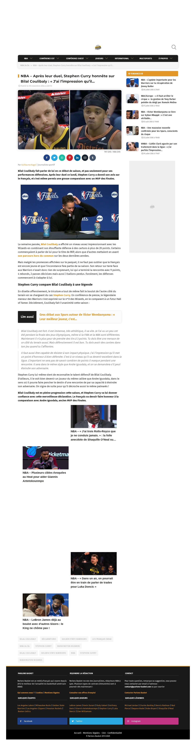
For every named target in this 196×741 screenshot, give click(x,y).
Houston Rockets (54, 708)
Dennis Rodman (162, 705)
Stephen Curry (61, 295)
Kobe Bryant (151, 708)
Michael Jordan (131, 705)
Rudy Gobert (101, 705)
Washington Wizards (68, 646)
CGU (104, 733)
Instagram (136, 721)
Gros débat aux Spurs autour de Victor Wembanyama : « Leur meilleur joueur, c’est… (77, 317)
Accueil (77, 733)
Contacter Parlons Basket (136, 693)
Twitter (79, 721)
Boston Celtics (24, 711)
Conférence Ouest (75, 58)
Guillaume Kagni (28, 165)
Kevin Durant (89, 705)
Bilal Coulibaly (49, 244)
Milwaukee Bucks (43, 705)
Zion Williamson (84, 711)
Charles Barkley (147, 705)
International (122, 58)
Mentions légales (91, 733)
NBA (26, 58)
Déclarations (49, 639)
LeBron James (75, 705)
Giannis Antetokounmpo (87, 708)
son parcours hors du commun (36, 255)
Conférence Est (47, 58)
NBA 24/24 (24, 65)
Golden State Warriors (74, 639)
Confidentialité (114, 733)
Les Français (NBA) (101, 639)
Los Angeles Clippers (36, 708)
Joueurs (99, 58)
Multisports (145, 58)
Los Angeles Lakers (25, 705)
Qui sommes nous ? (25, 693)
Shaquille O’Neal (166, 708)
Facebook (28, 721)
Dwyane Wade (138, 708)
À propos (163, 58)
